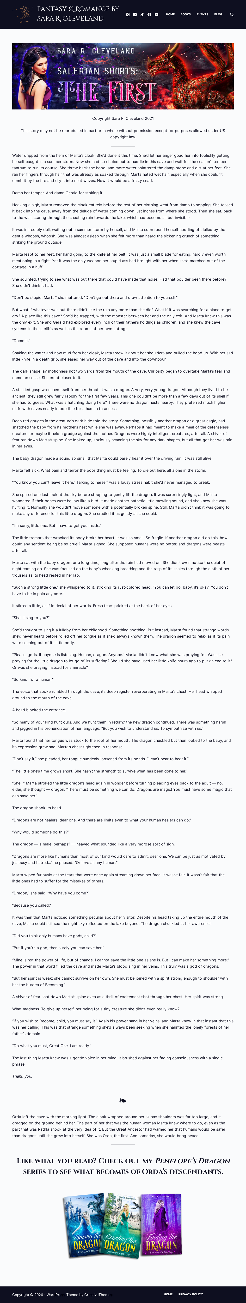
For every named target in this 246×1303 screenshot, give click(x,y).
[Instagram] (135, 14)
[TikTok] (142, 14)
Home (170, 14)
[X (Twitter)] (127, 14)
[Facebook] (149, 14)
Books (186, 14)
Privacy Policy (190, 1294)
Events (202, 14)
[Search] (232, 14)
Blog (218, 14)
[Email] (156, 14)
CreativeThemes (98, 1294)
